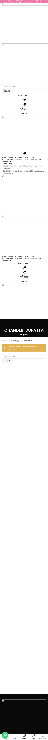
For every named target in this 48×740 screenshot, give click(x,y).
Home (4, 341)
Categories (23, 335)
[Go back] (24, 324)
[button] (5, 735)
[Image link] (24, 715)
